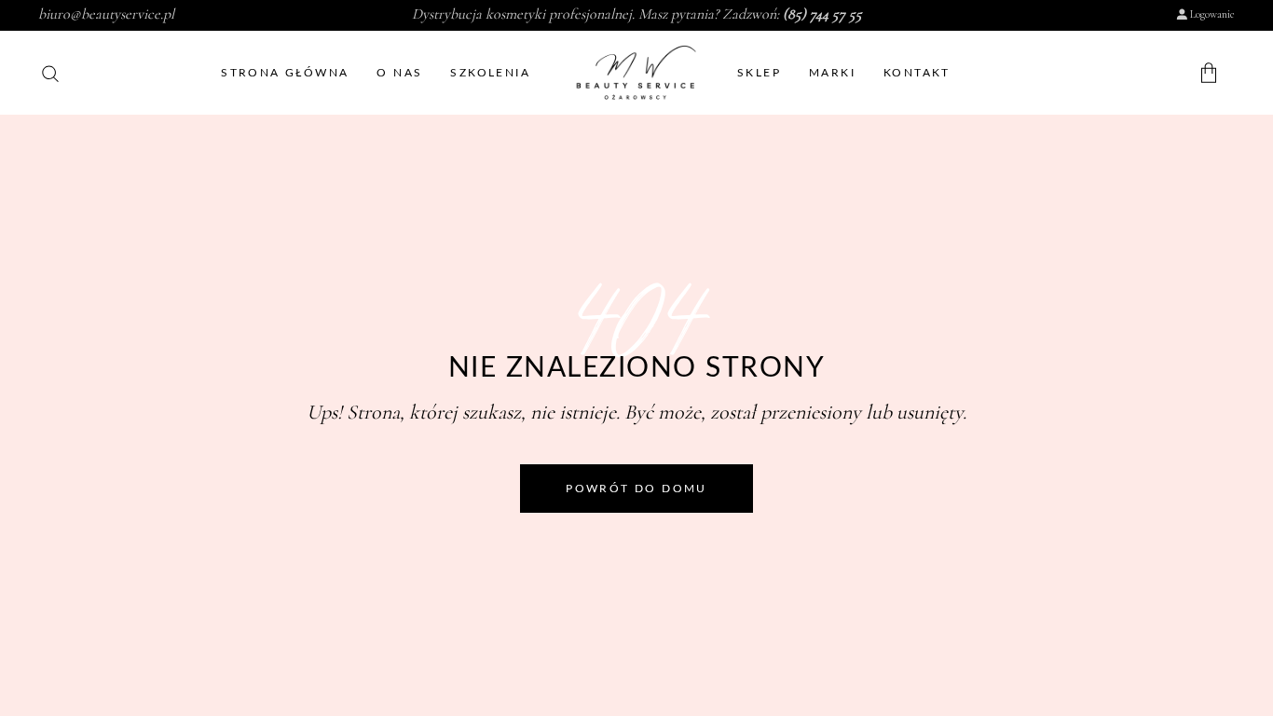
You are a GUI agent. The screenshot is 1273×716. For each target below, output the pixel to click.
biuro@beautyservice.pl (106, 14)
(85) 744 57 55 (822, 14)
